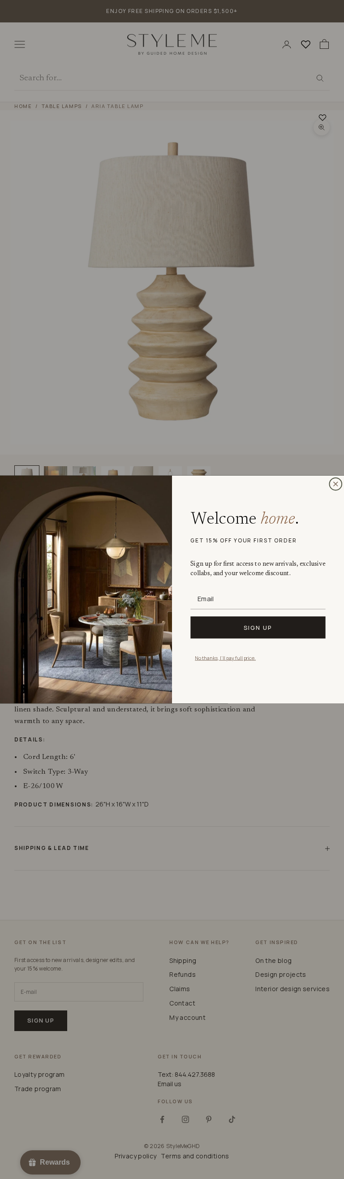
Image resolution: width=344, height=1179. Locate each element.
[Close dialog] (335, 484)
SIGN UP (258, 627)
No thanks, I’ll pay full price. (225, 657)
